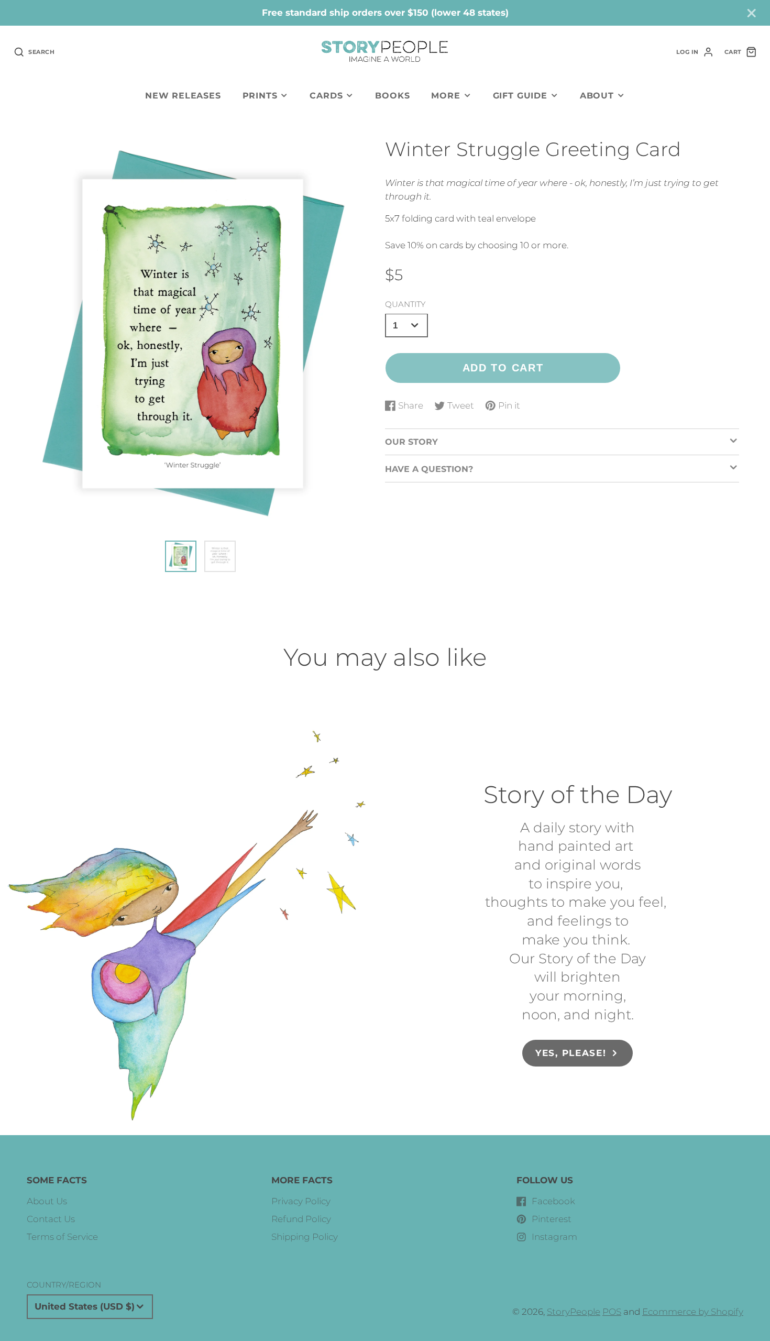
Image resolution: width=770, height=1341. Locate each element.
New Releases (183, 95)
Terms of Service (62, 1237)
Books (392, 95)
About (597, 95)
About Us (47, 1201)
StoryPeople (573, 1311)
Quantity (405, 304)
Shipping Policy (304, 1237)
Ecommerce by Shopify (692, 1311)
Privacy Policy (301, 1201)
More (445, 95)
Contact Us (51, 1219)
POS (611, 1311)
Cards (326, 95)
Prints (260, 95)
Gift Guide (520, 95)
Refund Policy (301, 1219)
